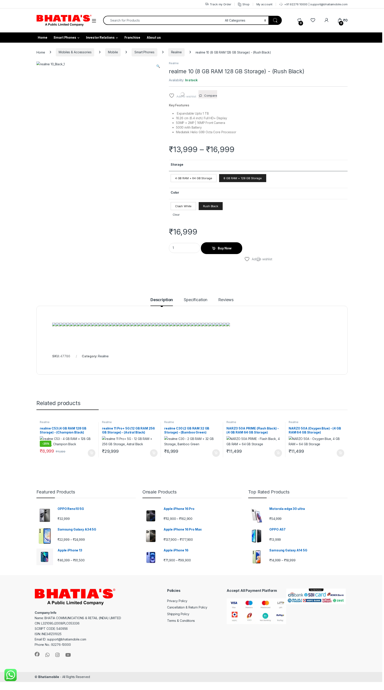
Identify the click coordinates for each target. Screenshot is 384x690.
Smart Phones (65, 37)
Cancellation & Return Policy (187, 607)
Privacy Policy (177, 601)
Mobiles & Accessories (75, 52)
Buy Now (225, 248)
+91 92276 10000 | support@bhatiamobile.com (316, 4)
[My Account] (326, 20)
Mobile (113, 52)
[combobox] (162, 20)
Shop (245, 4)
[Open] (94, 21)
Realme (176, 52)
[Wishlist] (312, 20)
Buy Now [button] (91, 453)
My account (264, 4)
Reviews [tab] (226, 300)
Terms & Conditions (181, 620)
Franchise (132, 37)
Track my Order (220, 4)
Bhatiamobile (48, 677)
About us (154, 37)
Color (175, 192)
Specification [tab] (195, 300)
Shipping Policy (178, 614)
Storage (177, 164)
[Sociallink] (37, 654)
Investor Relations (100, 37)
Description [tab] (161, 300)
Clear (176, 214)
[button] (158, 66)
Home (40, 52)
